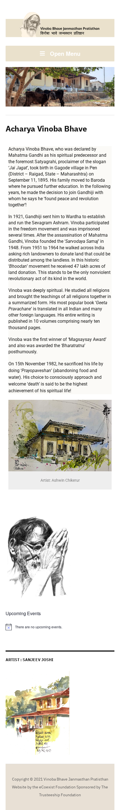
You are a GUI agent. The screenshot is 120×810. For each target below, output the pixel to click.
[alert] (60, 627)
